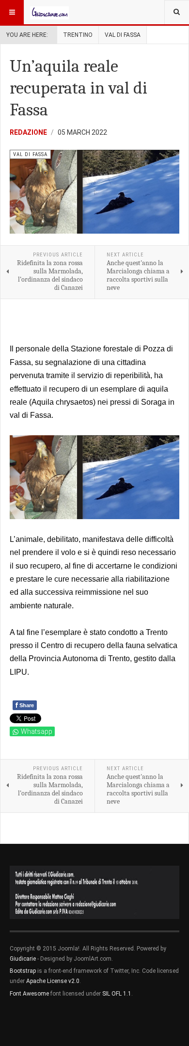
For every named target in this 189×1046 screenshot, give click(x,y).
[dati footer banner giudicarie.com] (94, 892)
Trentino (78, 35)
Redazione (28, 132)
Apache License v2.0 (52, 981)
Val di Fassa (123, 35)
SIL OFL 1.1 (116, 993)
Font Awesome (29, 993)
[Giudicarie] (49, 12)
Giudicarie (23, 958)
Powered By (54, 1022)
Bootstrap (23, 970)
